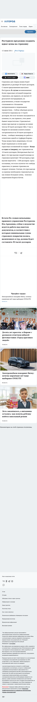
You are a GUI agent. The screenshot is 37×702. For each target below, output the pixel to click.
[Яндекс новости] (27, 73)
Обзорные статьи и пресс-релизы (11, 598)
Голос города (23, 26)
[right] (35, 26)
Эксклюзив (4, 26)
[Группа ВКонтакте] (10, 73)
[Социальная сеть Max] (27, 77)
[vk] (16, 253)
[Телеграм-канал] (9, 581)
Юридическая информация (9, 622)
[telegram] (22, 253)
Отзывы (4, 595)
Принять (30, 32)
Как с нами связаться (7, 612)
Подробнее (12, 643)
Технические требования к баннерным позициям (15, 615)
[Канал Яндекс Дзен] (10, 77)
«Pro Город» (19, 51)
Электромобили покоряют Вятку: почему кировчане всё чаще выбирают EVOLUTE (16, 299)
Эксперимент (13, 26)
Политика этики (6, 608)
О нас (3, 591)
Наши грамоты (6, 605)
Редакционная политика (8, 619)
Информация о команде (8, 602)
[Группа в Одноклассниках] (6, 581)
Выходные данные (7, 625)
